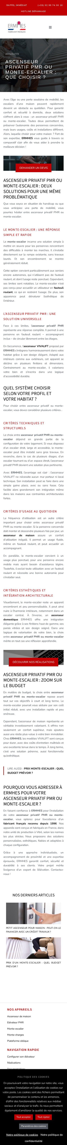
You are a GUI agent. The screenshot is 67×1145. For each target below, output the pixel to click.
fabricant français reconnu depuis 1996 (30, 823)
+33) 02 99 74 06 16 (51, 5)
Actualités (12, 54)
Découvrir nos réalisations (33, 662)
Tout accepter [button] (23, 1117)
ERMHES (28, 138)
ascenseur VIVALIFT (36, 346)
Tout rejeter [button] (44, 1117)
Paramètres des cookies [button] (33, 1126)
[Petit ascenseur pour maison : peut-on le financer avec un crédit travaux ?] (33, 914)
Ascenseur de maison (19, 1016)
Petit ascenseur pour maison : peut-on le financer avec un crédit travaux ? (33, 929)
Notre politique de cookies (22, 1135)
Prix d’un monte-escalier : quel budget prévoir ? (33, 964)
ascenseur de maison (20, 535)
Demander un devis (33, 168)
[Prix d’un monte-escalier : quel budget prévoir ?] (33, 948)
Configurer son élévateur (21, 1056)
